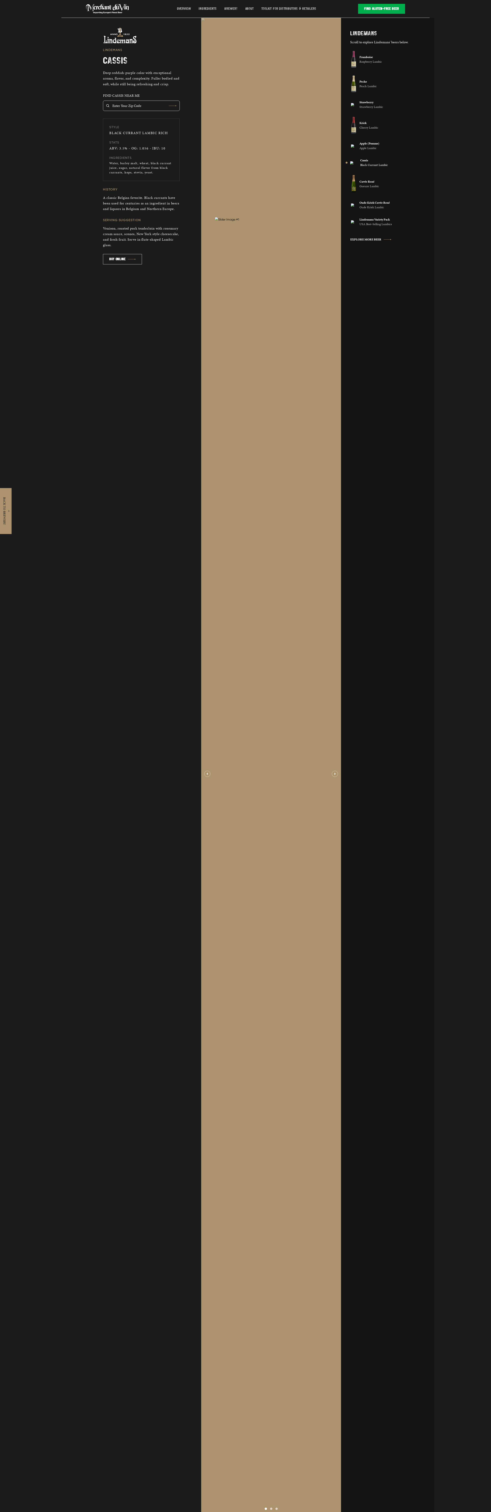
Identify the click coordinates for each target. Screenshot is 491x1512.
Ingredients (208, 9)
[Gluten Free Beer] (109, 9)
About (249, 9)
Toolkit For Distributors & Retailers (288, 9)
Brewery (231, 9)
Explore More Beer (365, 239)
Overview (184, 9)
